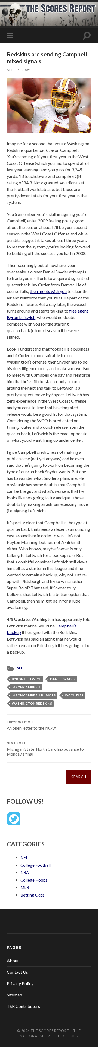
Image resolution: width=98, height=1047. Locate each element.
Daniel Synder (63, 679)
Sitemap (14, 994)
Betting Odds (32, 895)
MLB (24, 887)
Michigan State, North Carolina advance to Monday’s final (45, 749)
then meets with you (48, 291)
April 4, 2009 (18, 70)
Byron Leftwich (26, 679)
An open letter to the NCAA (31, 725)
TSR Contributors (23, 1006)
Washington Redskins (32, 703)
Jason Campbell (26, 687)
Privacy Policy (20, 983)
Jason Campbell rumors (34, 695)
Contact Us (17, 972)
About (13, 960)
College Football (35, 865)
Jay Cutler (74, 695)
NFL (20, 668)
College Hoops (33, 880)
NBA (24, 872)
